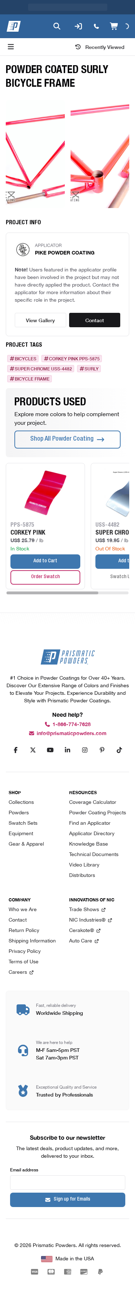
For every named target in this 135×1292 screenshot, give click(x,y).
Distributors (82, 875)
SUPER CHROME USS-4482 (43, 369)
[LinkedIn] (67, 750)
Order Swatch (45, 577)
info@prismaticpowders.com (72, 733)
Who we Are (23, 910)
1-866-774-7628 (72, 724)
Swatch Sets (23, 823)
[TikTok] (119, 750)
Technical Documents (93, 855)
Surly (92, 369)
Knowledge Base (88, 844)
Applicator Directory (91, 834)
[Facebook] (16, 750)
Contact (94, 320)
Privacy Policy (25, 951)
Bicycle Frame (32, 379)
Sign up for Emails (72, 1199)
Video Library (84, 865)
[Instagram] (85, 750)
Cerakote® (81, 931)
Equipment (21, 834)
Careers (18, 972)
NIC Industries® (87, 920)
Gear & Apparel (26, 844)
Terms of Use (24, 962)
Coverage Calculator (92, 802)
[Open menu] (11, 47)
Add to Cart (45, 561)
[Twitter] (33, 750)
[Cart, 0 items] (119, 26)
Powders (19, 813)
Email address (24, 1169)
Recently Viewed (105, 46)
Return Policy (24, 931)
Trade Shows (84, 910)
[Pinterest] (102, 750)
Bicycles (25, 358)
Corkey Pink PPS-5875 (74, 358)
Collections (21, 802)
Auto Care (80, 941)
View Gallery (40, 320)
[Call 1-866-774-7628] (96, 26)
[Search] (57, 26)
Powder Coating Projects (97, 813)
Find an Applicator (90, 823)
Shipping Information (32, 941)
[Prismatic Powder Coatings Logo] (13, 26)
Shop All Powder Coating (62, 439)
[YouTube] (50, 750)
